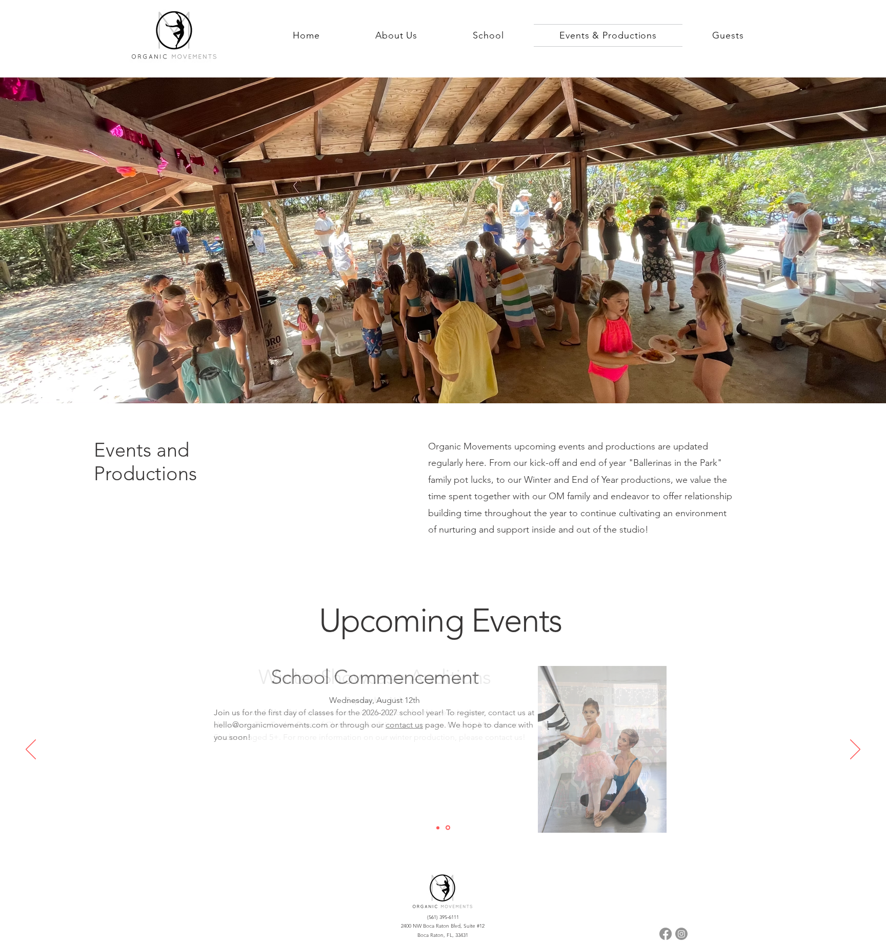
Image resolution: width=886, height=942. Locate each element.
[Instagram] (681, 934)
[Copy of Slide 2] (448, 828)
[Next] (855, 750)
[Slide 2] (437, 827)
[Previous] (31, 750)
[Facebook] (665, 934)
